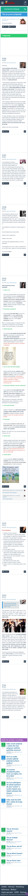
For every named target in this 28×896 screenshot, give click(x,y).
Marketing (20, 887)
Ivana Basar (10, 753)
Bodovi (13, 889)
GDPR (16, 892)
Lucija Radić (13, 211)
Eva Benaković (13, 282)
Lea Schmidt (13, 62)
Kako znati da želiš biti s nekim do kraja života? (14, 802)
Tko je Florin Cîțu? (13, 861)
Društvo (18, 833)
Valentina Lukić (5, 20)
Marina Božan (10, 796)
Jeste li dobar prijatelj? (8, 498)
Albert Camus (7, 606)
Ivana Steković (13, 527)
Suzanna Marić (20, 490)
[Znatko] (10, 2)
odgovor (8, 62)
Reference (5, 889)
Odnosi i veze (15, 19)
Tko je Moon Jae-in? (14, 846)
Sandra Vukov (8, 834)
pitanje (8, 19)
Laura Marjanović (11, 779)
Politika (18, 848)
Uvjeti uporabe (7, 892)
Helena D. (9, 766)
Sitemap (23, 892)
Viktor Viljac (13, 689)
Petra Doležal (13, 159)
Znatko (4, 887)
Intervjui (11, 887)
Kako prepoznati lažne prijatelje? (10, 492)
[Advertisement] (14, 46)
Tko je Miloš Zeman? (14, 853)
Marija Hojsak (13, 599)
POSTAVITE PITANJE (11, 9)
